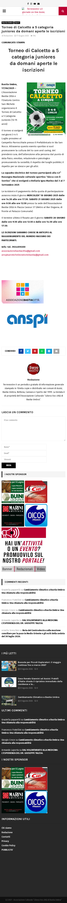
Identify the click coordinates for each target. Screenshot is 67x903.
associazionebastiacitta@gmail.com (21, 251)
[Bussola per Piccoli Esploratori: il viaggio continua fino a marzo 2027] (9, 666)
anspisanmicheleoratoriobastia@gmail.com (25, 254)
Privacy (5, 841)
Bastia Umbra (7, 23)
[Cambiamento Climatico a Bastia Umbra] (9, 701)
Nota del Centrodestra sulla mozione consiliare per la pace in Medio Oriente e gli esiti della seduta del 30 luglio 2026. (33, 633)
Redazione (8, 36)
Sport (17, 23)
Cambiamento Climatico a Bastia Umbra (38, 697)
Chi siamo (7, 828)
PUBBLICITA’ (7, 850)
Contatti (6, 836)
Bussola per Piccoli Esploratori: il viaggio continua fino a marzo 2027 (39, 663)
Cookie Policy (8, 845)
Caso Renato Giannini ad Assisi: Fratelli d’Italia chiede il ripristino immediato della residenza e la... (40, 681)
